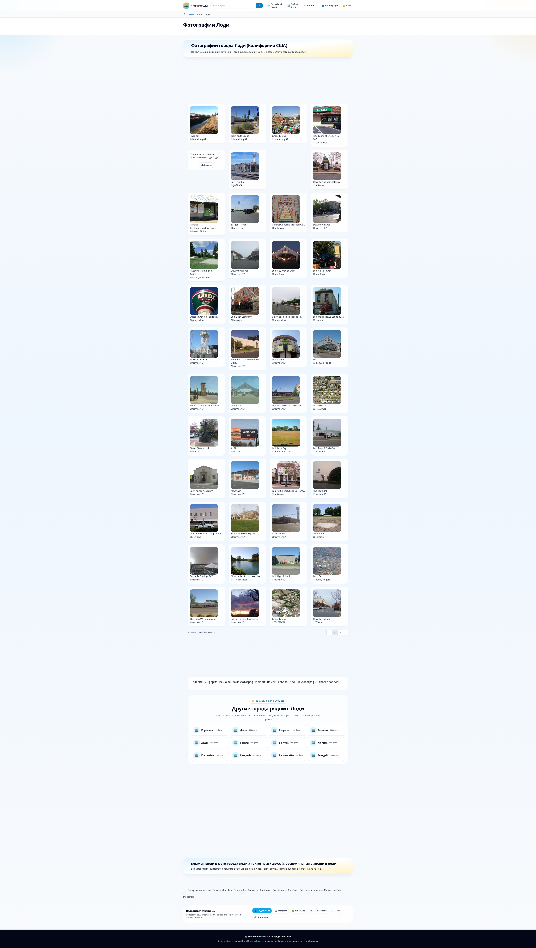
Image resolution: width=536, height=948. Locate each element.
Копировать (262, 917)
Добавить (206, 165)
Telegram (281, 910)
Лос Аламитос (250, 890)
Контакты (310, 5)
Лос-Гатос (293, 890)
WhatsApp (298, 910)
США (199, 14)
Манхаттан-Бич (332, 890)
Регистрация (330, 5)
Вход (347, 5)
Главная (190, 14)
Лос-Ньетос (306, 890)
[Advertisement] (267, 81)
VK (311, 910)
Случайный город (275, 5)
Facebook (322, 910)
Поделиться (262, 910)
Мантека (318, 890)
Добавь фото (293, 5)
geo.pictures (255, 941)
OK (338, 910)
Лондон (238, 890)
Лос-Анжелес (280, 890)
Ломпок (217, 890)
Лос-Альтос (265, 890)
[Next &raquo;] (345, 632)
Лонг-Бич (227, 890)
